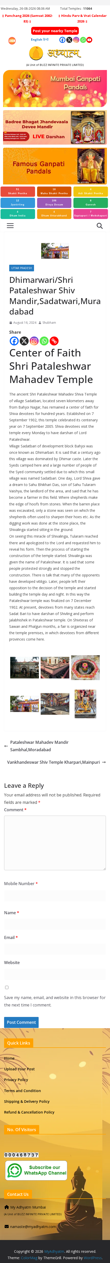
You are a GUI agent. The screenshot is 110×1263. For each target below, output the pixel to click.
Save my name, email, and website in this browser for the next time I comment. (55, 1001)
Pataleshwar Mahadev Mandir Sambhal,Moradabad (39, 745)
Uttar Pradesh (21, 268)
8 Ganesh (91, 202)
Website (12, 962)
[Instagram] (34, 341)
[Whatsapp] (44, 341)
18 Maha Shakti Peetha (54, 191)
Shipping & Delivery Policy (27, 1101)
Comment (15, 810)
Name (11, 913)
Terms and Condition (22, 1090)
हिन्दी (46, 39)
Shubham (49, 322)
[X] (24, 341)
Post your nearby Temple (55, 30)
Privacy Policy (16, 1079)
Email (11, 937)
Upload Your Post (19, 1069)
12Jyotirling (18, 202)
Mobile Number (21, 883)
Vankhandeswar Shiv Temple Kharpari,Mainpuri (53, 762)
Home (9, 1058)
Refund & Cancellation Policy (29, 1112)
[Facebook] (14, 341)
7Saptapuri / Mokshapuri (90, 214)
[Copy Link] (54, 341)
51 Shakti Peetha (17, 191)
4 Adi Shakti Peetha (90, 191)
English (36, 39)
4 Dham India (18, 214)
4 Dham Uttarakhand (54, 214)
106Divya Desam (54, 202)
